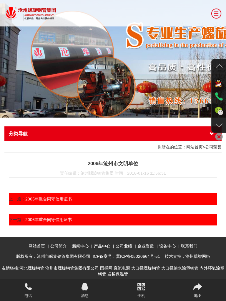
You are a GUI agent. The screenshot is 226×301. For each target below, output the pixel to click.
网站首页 (37, 246)
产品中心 (102, 246)
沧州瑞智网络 (197, 256)
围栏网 (106, 268)
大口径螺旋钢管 (145, 268)
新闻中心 (80, 246)
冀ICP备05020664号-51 (138, 256)
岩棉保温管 (117, 274)
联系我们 (189, 246)
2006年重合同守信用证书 (48, 219)
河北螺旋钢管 (31, 268)
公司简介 (58, 246)
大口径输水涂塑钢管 (179, 268)
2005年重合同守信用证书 (48, 199)
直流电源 (122, 268)
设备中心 (167, 246)
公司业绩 (124, 246)
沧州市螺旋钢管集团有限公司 (72, 268)
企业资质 (145, 246)
